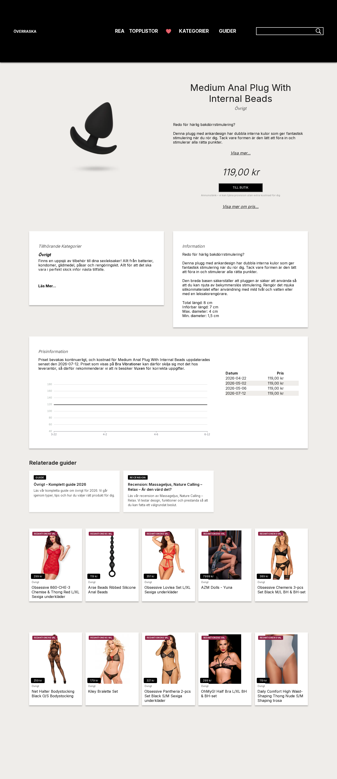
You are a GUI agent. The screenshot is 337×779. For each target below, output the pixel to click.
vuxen (139, 368)
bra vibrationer (128, 364)
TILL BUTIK (241, 187)
